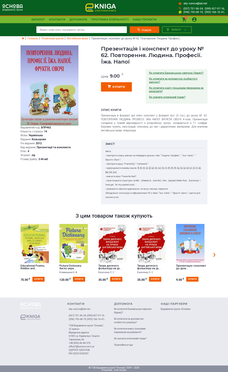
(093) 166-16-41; (215, 12)
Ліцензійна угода (123, 344)
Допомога (78, 19)
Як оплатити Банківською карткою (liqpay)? (176, 73)
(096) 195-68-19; (193, 12)
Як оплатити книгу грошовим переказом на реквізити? (176, 89)
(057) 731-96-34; (193, 8)
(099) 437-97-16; (215, 8)
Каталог (38, 19)
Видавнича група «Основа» (176, 309)
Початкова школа (52, 38)
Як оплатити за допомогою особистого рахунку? (173, 80)
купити (118, 87)
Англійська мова (77, 38)
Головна (33, 38)
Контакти (57, 19)
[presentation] (214, 254)
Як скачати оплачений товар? (167, 97)
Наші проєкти (145, 19)
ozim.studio (120, 370)
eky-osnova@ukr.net (195, 3)
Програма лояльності (110, 19)
